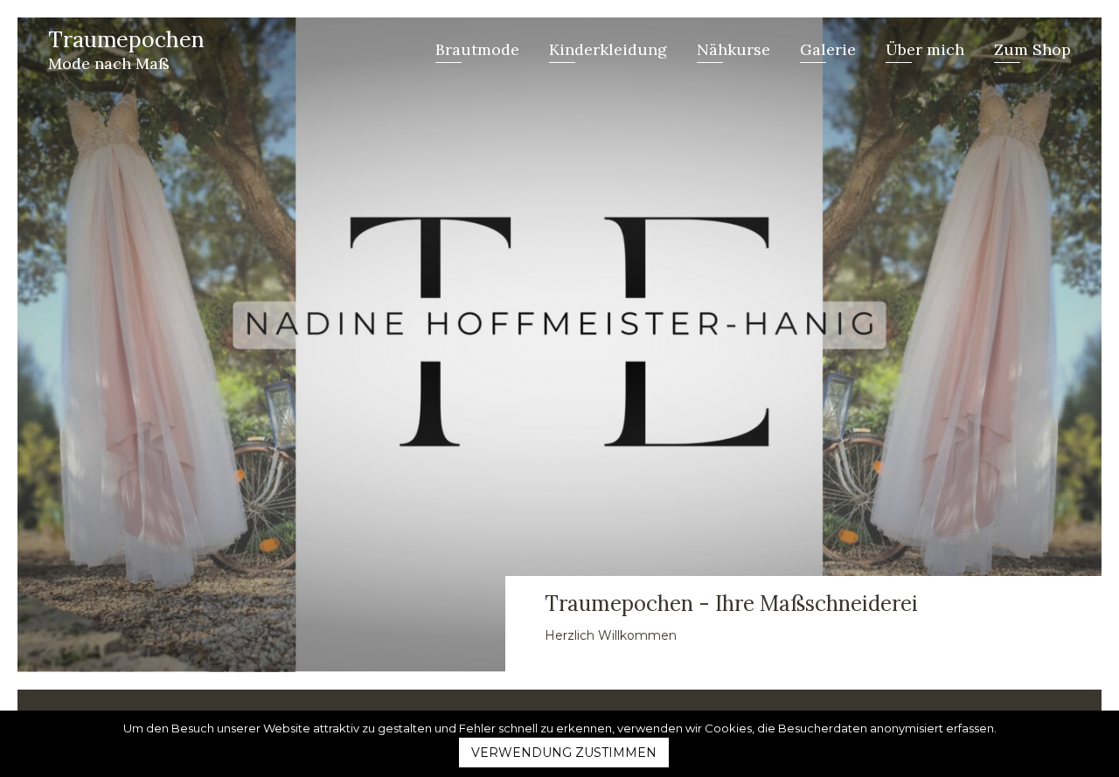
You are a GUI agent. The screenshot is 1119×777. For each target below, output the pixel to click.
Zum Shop (1032, 49)
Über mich (925, 49)
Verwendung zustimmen (564, 752)
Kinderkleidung (608, 49)
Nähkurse (733, 49)
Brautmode (477, 49)
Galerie (828, 49)
